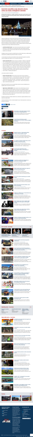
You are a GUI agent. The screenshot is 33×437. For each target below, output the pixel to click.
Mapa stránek (29, 436)
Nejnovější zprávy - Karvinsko (8, 317)
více (30, 226)
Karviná (10, 5)
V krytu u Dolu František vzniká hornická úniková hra (21, 360)
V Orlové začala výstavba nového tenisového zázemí (22, 352)
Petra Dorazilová (22, 178)
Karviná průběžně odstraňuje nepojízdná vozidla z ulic (21, 240)
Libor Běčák (24, 186)
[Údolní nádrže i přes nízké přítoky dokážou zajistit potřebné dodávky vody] (7, 212)
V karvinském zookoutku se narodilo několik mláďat (22, 328)
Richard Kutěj (21, 321)
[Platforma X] (25, 418)
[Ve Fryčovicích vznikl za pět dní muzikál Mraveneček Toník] (7, 300)
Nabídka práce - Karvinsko (8, 307)
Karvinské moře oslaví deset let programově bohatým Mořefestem (22, 320)
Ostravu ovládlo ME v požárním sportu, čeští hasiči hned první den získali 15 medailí (22, 257)
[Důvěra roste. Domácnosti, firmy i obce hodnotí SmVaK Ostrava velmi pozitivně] (7, 371)
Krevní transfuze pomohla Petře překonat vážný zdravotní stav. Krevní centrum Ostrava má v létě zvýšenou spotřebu (22, 249)
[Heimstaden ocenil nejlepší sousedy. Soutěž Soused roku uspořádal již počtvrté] (7, 387)
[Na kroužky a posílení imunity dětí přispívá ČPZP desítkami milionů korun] (7, 284)
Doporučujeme (5, 158)
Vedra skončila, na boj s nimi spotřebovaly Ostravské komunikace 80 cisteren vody (22, 290)
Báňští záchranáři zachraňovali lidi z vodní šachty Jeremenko (22, 185)
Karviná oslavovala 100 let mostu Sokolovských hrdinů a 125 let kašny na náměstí (21, 149)
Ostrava (2, 3)
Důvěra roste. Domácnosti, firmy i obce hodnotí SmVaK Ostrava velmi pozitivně (21, 369)
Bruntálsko (30, 3)
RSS (26, 436)
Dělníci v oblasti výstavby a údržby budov (25, 310)
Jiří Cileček (24, 134)
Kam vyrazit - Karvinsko (7, 226)
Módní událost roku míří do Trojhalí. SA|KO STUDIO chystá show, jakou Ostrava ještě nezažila (22, 202)
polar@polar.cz (26, 411)
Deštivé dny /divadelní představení (16, 235)
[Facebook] (23, 418)
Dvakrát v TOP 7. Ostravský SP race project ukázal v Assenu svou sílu (22, 377)
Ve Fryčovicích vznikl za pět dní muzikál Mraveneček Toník (21, 298)
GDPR (23, 436)
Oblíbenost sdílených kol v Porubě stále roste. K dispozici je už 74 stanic (22, 193)
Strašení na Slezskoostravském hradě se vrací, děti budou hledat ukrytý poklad (22, 218)
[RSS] (28, 418)
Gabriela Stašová (24, 142)
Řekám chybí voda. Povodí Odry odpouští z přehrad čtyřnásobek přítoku (22, 169)
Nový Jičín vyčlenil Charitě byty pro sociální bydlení (22, 177)
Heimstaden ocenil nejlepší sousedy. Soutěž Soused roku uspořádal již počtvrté (22, 385)
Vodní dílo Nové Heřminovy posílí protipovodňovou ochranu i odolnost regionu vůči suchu (22, 120)
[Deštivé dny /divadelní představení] (16, 231)
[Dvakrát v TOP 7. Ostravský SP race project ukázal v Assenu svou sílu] (7, 379)
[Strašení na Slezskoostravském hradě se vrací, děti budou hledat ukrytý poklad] (7, 220)
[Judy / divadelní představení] (26, 231)
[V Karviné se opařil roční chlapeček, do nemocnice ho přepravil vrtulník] (7, 163)
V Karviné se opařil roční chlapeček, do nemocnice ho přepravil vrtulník (21, 161)
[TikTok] (27, 418)
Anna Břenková (22, 170)
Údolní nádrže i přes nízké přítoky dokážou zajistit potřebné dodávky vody (22, 210)
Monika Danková (15, 12)
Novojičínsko (25, 3)
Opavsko (19, 3)
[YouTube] (30, 418)
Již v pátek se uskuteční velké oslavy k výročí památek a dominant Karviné (22, 141)
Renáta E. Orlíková (25, 258)
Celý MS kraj (18, 170)
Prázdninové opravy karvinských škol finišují (22, 335)
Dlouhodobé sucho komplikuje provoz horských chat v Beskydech (21, 265)
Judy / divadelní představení (25, 235)
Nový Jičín (18, 178)
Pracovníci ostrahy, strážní (5, 310)
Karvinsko (7, 3)
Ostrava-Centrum (21, 134)
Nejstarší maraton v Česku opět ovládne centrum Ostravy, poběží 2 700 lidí (21, 133)
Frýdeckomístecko (13, 3)
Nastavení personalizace (19, 436)
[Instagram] (24, 418)
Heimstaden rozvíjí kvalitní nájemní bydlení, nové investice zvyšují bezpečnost (22, 112)
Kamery (3, 394)
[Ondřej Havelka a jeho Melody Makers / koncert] (6, 231)
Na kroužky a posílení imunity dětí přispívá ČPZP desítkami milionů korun (22, 282)
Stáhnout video (5, 106)
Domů (2, 5)
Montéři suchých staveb (16, 309)
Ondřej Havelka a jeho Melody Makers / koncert (6, 235)
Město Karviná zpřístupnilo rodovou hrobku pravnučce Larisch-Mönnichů (22, 344)
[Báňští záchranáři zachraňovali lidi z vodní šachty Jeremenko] (7, 187)
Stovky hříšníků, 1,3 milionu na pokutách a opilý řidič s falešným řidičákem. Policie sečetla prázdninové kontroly (21, 273)
